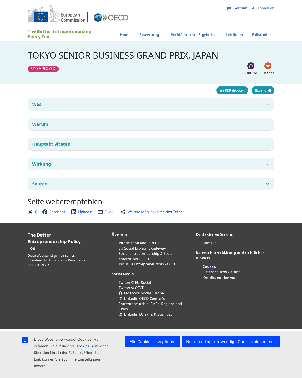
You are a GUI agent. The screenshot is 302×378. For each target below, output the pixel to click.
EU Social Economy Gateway (142, 248)
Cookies (209, 266)
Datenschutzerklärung (222, 271)
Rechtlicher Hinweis (219, 277)
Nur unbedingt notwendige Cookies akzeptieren (231, 341)
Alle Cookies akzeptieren (153, 341)
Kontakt (209, 243)
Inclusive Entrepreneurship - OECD (148, 264)
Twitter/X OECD (132, 287)
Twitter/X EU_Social (135, 282)
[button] (34, 211)
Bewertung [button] (149, 34)
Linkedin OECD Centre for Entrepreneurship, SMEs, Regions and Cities (150, 303)
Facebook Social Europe (144, 293)
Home (125, 34)
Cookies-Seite (87, 346)
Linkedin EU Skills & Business (148, 314)
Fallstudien (262, 34)
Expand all (263, 90)
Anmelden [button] (265, 8)
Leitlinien (234, 34)
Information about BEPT (139, 243)
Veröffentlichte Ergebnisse (194, 34)
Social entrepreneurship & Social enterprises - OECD (146, 256)
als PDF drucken (232, 90)
